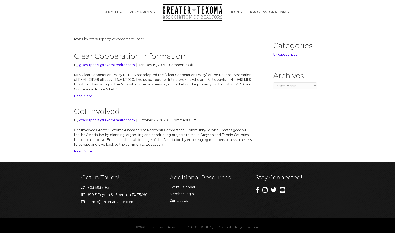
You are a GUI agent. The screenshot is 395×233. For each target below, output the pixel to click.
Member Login (182, 194)
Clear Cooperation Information (130, 56)
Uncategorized (285, 54)
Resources (140, 12)
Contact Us (179, 201)
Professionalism (268, 12)
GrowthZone (251, 227)
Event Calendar (182, 187)
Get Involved (97, 111)
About (112, 12)
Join (234, 12)
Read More (83, 96)
